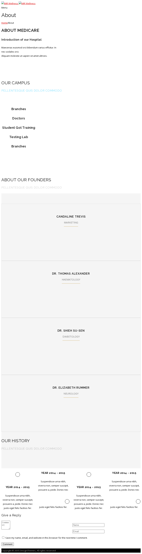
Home (4, 22)
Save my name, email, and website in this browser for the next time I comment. (46, 537)
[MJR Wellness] (18, 3)
